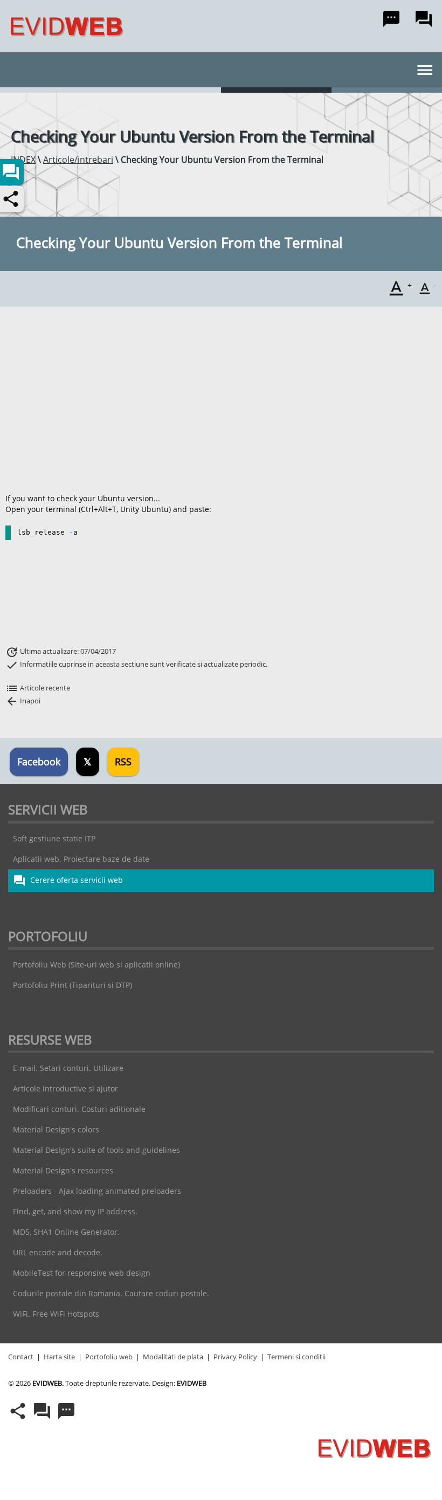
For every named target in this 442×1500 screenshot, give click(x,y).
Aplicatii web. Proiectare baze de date (81, 859)
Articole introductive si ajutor (65, 1088)
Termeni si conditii (296, 1356)
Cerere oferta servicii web (68, 880)
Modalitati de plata (173, 1356)
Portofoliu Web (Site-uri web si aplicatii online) (96, 964)
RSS (123, 761)
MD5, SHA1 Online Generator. (66, 1232)
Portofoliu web (109, 1356)
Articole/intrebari (78, 159)
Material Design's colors (56, 1129)
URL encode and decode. (57, 1252)
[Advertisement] (218, 399)
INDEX (23, 159)
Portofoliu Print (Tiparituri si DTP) (72, 985)
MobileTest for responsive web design (81, 1273)
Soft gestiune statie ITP (54, 838)
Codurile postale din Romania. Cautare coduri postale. (111, 1293)
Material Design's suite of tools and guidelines (96, 1150)
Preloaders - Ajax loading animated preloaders (97, 1191)
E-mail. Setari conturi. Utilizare (68, 1068)
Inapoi (22, 701)
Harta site (59, 1356)
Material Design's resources (63, 1170)
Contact (20, 1356)
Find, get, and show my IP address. (75, 1211)
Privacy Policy (235, 1356)
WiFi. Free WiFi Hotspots (56, 1314)
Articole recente (37, 688)
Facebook (38, 761)
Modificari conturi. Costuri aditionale (79, 1109)
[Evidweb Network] (63, 26)
